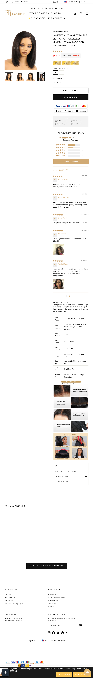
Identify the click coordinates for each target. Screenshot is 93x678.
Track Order (52, 604)
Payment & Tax (53, 600)
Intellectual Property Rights (14, 604)
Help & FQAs (52, 607)
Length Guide (61, 482)
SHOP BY (56, 13)
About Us (8, 594)
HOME (33, 8)
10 (55, 72)
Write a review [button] (71, 161)
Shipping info (62, 476)
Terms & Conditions (11, 597)
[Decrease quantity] (65, 674)
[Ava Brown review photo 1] (58, 249)
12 (62, 72)
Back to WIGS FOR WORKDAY (48, 565)
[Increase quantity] (70, 674)
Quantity (57, 78)
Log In (7, 2)
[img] (58, 176)
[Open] (5, 672)
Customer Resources (66, 471)
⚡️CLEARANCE (36, 18)
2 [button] (69, 296)
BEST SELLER (46, 8)
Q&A (57, 466)
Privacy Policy (9, 600)
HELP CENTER (55, 18)
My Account (15, 2)
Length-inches (60, 68)
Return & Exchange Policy (56, 597)
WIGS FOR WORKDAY (65, 31)
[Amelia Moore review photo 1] (58, 284)
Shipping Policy (53, 594)
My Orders (24, 2)
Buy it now (70, 97)
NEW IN (59, 8)
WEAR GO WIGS (38, 13)
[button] (58, 51)
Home (55, 31)
